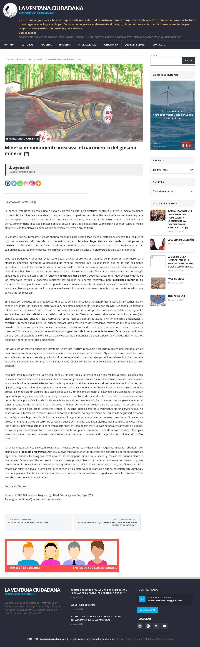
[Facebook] (7, 183)
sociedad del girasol (74, 275)
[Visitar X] (156, 626)
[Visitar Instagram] (148, 626)
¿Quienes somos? (135, 44)
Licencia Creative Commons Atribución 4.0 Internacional (144, 638)
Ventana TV (110, 44)
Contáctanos (147, 610)
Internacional (87, 44)
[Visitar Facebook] (140, 626)
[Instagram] (32, 183)
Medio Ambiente (65, 59)
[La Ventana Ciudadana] (100, 9)
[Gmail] (26, 183)
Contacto (159, 44)
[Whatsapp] (20, 183)
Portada (9, 44)
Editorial (27, 44)
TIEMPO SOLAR (176, 295)
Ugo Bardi (37, 59)
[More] (38, 183)
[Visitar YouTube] (164, 626)
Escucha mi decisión (181, 239)
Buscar (154, 55)
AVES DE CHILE (176, 278)
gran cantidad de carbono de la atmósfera (94, 331)
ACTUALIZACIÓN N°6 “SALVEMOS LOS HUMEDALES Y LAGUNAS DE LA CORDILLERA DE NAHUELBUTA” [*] (180, 219)
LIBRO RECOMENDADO (166, 74)
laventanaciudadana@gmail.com (165, 600)
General (52, 59)
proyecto (28, 451)
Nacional (65, 44)
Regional (46, 44)
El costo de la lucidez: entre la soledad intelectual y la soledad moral (181, 261)
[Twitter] (14, 183)
